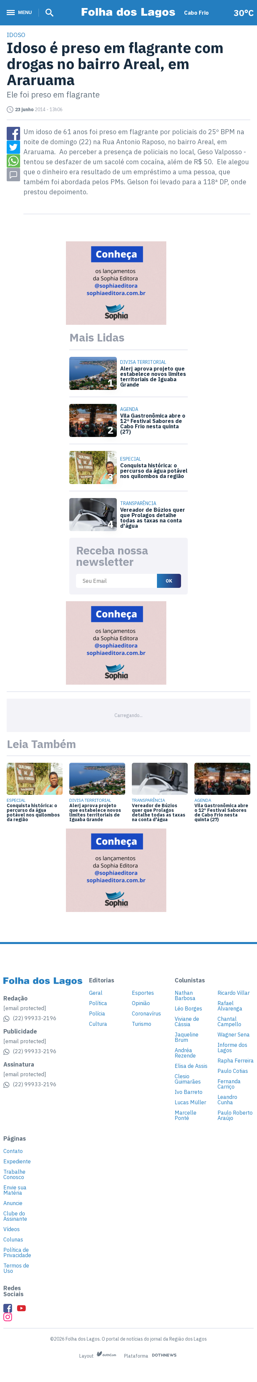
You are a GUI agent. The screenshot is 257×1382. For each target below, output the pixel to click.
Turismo (141, 1023)
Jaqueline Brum (186, 1037)
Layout (87, 1356)
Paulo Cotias (233, 1071)
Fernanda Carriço (229, 1084)
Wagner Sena (234, 1034)
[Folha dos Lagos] (128, 13)
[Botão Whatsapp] (13, 161)
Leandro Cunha (227, 1100)
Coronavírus (146, 1013)
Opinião (141, 1003)
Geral (95, 992)
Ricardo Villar (234, 992)
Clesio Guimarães (188, 1079)
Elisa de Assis (191, 1066)
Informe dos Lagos (232, 1048)
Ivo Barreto (188, 1092)
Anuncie (12, 1203)
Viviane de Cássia (187, 1021)
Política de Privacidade (17, 1252)
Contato (13, 1151)
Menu (25, 12)
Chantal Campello (229, 1021)
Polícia (97, 1013)
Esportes (143, 992)
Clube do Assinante (15, 1216)
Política (98, 1003)
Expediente (17, 1161)
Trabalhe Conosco (14, 1174)
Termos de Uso (16, 1268)
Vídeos (11, 1229)
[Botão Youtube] (21, 1308)
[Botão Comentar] (13, 174)
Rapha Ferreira (236, 1060)
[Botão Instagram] (7, 1317)
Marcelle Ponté (185, 1115)
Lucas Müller (190, 1102)
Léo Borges (188, 1008)
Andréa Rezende (185, 1053)
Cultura (98, 1023)
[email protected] (24, 1008)
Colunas (13, 1239)
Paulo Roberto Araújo (235, 1115)
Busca (47, 13)
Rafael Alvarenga (230, 1006)
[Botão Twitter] (13, 147)
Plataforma (136, 1356)
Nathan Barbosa (185, 995)
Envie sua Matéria (14, 1190)
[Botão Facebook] (13, 133)
